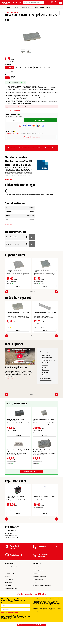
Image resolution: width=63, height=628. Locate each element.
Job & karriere (36, 567)
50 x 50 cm (47, 67)
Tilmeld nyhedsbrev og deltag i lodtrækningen (31, 625)
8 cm (13, 78)
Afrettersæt (46, 360)
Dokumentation (50, 147)
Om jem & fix (36, 573)
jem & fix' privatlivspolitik (48, 606)
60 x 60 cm (9, 71)
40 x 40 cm (37, 67)
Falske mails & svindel (11, 588)
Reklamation (8, 582)
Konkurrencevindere (38, 579)
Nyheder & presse (38, 570)
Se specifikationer (17, 110)
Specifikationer (24, 147)
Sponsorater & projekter (39, 576)
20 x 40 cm (9, 67)
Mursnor (44, 367)
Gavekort (7, 576)
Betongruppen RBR (11, 12)
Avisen (7, 570)
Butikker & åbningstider (11, 567)
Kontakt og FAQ (9, 573)
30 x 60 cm (28, 67)
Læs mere (22, 82)
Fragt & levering (9, 579)
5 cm (7, 78)
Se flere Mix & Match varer (30, 471)
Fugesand (45, 372)
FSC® (34, 582)
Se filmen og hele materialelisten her (45, 379)
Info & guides (37, 147)
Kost (43, 375)
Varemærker (8, 585)
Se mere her (9, 379)
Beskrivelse (11, 147)
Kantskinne (45, 370)
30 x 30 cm (19, 67)
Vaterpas (45, 365)
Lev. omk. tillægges (9, 61)
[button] (30, 291)
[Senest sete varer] (61, 13)
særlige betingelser (18, 106)
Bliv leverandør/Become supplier (42, 585)
